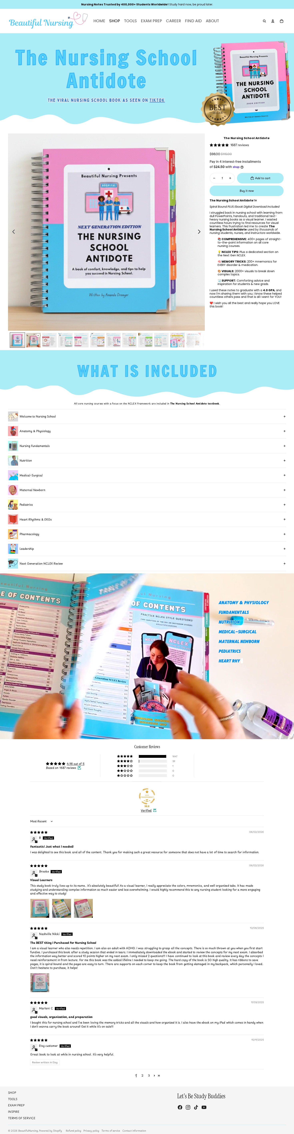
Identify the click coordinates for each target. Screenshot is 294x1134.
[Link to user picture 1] (39, 908)
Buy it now (247, 191)
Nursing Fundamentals (35, 446)
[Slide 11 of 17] (177, 340)
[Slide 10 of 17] (161, 340)
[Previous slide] (12, 232)
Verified (146, 811)
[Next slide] (200, 232)
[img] (38, 832)
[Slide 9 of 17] (145, 340)
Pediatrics (26, 504)
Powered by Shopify (50, 1130)
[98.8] (147, 796)
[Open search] (264, 21)
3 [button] (149, 1075)
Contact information (134, 1130)
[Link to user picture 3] (83, 908)
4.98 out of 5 (75, 764)
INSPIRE (13, 1112)
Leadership (27, 549)
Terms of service (110, 1130)
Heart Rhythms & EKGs (36, 519)
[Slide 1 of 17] (17, 340)
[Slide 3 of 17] (49, 340)
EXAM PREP (16, 1105)
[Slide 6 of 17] (97, 340)
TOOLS (12, 1099)
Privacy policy (91, 1130)
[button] (125, 756)
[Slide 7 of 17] (113, 340)
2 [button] (142, 1075)
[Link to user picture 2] (61, 908)
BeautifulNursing (28, 1130)
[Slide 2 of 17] (33, 340)
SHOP (12, 1093)
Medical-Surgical (31, 475)
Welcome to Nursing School (38, 416)
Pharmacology (29, 534)
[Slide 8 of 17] (129, 340)
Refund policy (73, 1130)
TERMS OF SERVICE (21, 1118)
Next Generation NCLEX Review (41, 563)
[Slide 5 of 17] (81, 340)
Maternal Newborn (32, 490)
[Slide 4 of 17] (65, 340)
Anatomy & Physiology (35, 431)
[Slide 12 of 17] (193, 340)
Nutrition (26, 460)
